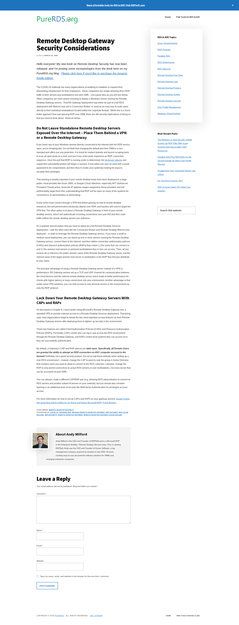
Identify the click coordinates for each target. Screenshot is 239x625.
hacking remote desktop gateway (88, 412)
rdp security (51, 415)
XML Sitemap (96, 616)
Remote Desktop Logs (168, 81)
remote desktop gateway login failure (103, 415)
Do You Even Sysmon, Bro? (170, 181)
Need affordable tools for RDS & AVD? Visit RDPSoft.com (116, 5)
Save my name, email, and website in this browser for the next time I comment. (74, 576)
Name (40, 530)
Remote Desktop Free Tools (170, 75)
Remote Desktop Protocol (169, 88)
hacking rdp (65, 412)
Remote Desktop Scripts (169, 94)
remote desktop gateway (70, 415)
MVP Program (164, 49)
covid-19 (54, 412)
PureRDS (59, 616)
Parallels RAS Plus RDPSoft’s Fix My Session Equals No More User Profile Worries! (175, 161)
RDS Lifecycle (164, 69)
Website (40, 561)
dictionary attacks (113, 160)
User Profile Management (169, 107)
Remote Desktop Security (61, 410)
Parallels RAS (164, 56)
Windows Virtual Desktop (169, 113)
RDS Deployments (166, 62)
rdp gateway (112, 412)
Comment (41, 494)
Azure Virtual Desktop (167, 43)
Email (40, 546)
